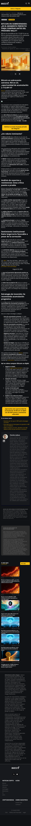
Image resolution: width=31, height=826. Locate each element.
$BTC (5, 260)
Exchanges (5, 789)
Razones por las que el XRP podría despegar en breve (16, 421)
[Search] (26, 3)
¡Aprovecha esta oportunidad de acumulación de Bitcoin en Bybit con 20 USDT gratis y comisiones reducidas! (15, 411)
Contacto (18, 804)
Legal (24, 812)
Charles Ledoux (12, 47)
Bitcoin (3, 91)
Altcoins (14, 13)
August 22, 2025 (17, 269)
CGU (6, 812)
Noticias (8, 13)
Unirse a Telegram (15, 8)
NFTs (3, 795)
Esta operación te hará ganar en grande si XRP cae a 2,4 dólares (16, 425)
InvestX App (19, 802)
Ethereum (5, 785)
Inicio (2, 13)
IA (2, 793)
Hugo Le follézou (27, 49)
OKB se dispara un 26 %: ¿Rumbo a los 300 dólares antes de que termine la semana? (15, 428)
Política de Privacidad (15, 812)
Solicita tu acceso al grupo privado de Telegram (15, 127)
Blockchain (5, 791)
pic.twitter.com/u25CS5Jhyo (8, 266)
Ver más (25, 563)
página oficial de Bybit (16, 368)
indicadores (11, 360)
